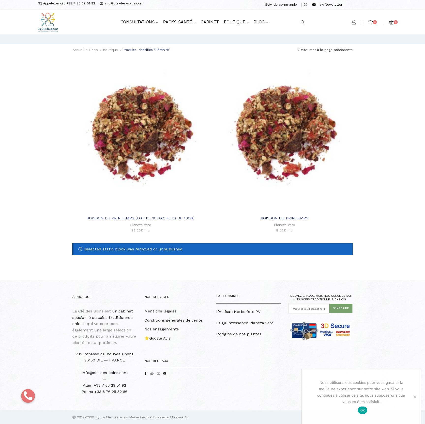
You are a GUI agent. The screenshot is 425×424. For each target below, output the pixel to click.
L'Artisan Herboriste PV (238, 311)
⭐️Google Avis (157, 338)
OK (362, 410)
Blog (259, 21)
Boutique (234, 21)
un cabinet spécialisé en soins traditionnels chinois (103, 317)
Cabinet (210, 21)
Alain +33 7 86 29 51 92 (104, 385)
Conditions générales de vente (173, 320)
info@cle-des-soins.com (105, 372)
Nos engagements (161, 329)
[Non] (414, 396)
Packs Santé (177, 21)
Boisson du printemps (284, 218)
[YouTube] (314, 5)
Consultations (138, 21)
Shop (93, 50)
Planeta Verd (140, 225)
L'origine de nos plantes (238, 334)
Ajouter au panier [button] (143, 203)
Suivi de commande (281, 4)
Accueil (78, 50)
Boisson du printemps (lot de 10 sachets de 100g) (141, 218)
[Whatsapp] (305, 5)
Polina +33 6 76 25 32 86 (104, 391)
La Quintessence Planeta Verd (245, 323)
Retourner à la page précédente (326, 50)
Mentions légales (160, 311)
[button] (28, 396)
